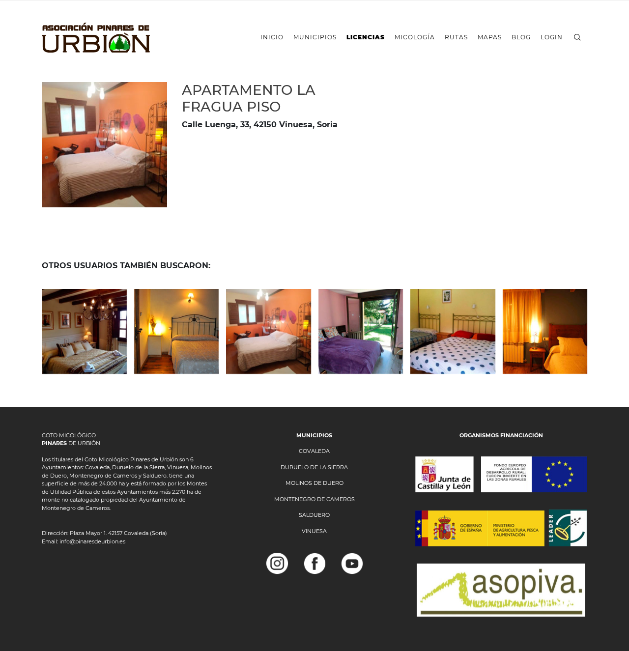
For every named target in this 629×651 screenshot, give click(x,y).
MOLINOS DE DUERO (314, 483)
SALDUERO (314, 514)
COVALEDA (314, 451)
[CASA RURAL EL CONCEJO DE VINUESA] (84, 331)
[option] (104, 144)
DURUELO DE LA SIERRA (314, 467)
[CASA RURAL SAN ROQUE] (360, 331)
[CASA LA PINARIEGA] (176, 331)
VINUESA (314, 531)
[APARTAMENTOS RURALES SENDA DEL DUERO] (545, 331)
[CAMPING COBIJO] (452, 331)
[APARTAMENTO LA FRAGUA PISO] (268, 331)
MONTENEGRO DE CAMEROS (314, 499)
